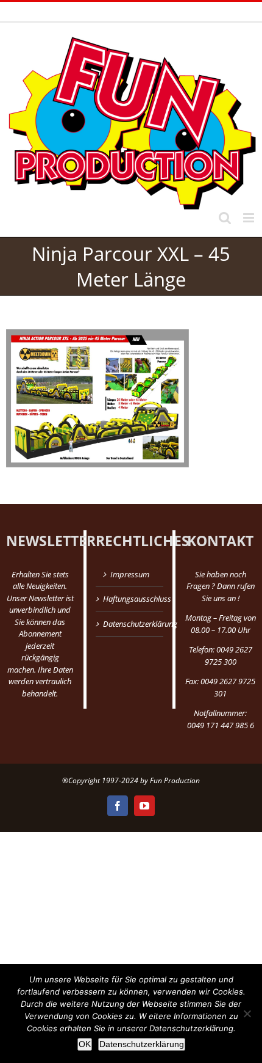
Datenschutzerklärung (130, 623)
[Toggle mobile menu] (249, 217)
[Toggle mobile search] (225, 217)
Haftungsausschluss (130, 598)
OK (85, 1044)
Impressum (129, 574)
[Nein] (247, 1013)
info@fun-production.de (203, 11)
